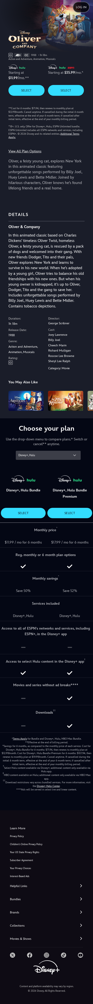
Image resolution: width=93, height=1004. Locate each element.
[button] (46, 886)
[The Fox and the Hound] (65, 401)
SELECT (26, 90)
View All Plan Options (24, 151)
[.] (12, 955)
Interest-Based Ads (19, 876)
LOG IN (81, 7)
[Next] (85, 400)
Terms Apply (20, 738)
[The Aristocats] (26, 401)
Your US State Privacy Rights (24, 852)
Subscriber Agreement (21, 860)
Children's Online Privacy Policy (26, 844)
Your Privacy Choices (20, 868)
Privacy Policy (17, 836)
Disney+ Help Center (48, 786)
